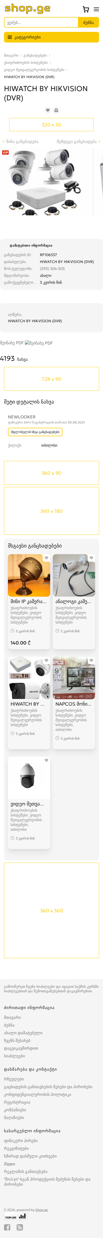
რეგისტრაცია (17, 1102)
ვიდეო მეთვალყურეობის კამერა (29, 804)
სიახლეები (14, 1055)
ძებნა (9, 1025)
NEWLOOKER (22, 416)
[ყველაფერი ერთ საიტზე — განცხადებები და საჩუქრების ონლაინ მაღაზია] (28, 12)
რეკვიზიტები (16, 1148)
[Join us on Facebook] (7, 1227)
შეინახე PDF (12, 342)
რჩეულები (14, 1079)
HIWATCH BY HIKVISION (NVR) (29, 704)
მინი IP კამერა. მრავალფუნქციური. (29, 601)
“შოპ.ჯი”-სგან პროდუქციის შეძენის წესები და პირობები (47, 1182)
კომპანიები (15, 1109)
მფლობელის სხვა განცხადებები (35, 432)
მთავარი (11, 55)
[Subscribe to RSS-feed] (20, 1227)
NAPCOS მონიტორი (73, 704)
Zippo (9, 1163)
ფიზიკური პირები (21, 1140)
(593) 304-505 (52, 268)
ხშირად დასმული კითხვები (30, 1156)
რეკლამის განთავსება (26, 1171)
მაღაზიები (14, 1117)
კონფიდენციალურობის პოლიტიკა (37, 1094)
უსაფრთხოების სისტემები (26, 62)
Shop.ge (41, 1210)
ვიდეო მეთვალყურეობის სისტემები (34, 69)
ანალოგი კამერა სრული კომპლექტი (73, 601)
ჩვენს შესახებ (17, 1040)
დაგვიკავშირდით (21, 1048)
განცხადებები (35, 55)
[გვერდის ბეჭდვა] (56, 110)
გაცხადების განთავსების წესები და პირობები (48, 1086)
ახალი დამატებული (23, 1032)
